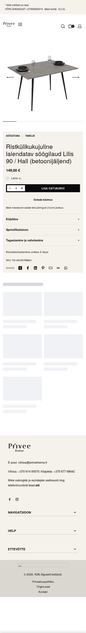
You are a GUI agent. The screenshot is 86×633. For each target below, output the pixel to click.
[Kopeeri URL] (58, 268)
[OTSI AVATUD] (63, 26)
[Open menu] (20, 24)
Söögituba (13, 135)
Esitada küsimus (43, 199)
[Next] (75, 77)
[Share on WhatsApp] (66, 268)
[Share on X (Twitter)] (20, 268)
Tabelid (30, 135)
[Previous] (10, 77)
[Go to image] (9, 121)
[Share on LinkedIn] (35, 268)
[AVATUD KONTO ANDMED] (80, 26)
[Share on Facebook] (28, 268)
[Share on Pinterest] (43, 268)
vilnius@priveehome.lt (33, 462)
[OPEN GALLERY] (43, 77)
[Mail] (50, 268)
